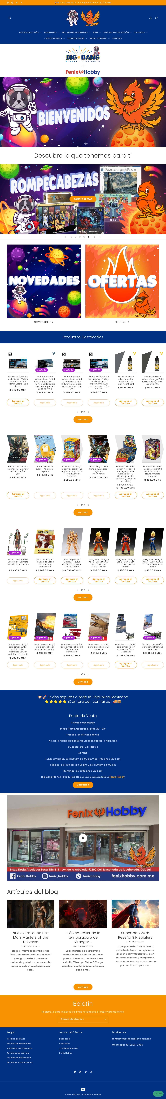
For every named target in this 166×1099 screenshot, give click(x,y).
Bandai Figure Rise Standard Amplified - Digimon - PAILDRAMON (99, 470)
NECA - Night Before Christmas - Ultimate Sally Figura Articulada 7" (18, 563)
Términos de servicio (18, 1053)
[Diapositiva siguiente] (94, 237)
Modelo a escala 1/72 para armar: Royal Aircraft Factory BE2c (45, 647)
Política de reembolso (19, 1043)
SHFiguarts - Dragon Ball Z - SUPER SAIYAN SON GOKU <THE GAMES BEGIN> (99, 563)
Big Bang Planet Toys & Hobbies (86, 1094)
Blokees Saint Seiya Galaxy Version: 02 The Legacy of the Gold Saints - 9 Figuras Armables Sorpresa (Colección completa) (126, 473)
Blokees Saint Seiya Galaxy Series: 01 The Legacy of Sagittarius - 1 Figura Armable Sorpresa (71, 471)
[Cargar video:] (83, 838)
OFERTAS (120, 322)
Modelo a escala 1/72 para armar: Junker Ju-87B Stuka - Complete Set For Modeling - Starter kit (18, 649)
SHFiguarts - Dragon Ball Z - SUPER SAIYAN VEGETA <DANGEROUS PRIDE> (152, 563)
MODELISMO (83, 199)
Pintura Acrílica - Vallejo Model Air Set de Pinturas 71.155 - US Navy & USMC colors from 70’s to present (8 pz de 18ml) (45, 383)
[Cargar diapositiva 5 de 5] (88, 237)
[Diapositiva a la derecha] (88, 412)
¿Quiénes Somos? (68, 1048)
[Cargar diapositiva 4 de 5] (84, 237)
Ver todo (83, 419)
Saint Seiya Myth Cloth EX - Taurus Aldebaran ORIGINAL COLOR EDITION (72, 563)
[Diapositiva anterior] (65, 237)
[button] (10, 18)
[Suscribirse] (105, 1019)
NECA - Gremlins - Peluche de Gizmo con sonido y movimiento (45, 563)
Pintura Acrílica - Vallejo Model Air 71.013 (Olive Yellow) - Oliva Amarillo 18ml (153, 380)
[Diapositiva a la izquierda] (77, 412)
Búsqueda (64, 1039)
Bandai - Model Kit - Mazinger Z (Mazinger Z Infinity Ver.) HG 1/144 (18, 470)
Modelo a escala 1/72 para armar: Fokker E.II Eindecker (98, 647)
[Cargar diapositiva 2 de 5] (76, 237)
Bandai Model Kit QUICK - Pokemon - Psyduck (44, 469)
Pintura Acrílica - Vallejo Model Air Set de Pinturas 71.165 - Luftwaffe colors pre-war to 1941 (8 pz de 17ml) (71, 383)
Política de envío (16, 1039)
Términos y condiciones (20, 1062)
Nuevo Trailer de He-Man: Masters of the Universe (31, 937)
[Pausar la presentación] (101, 237)
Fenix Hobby (65, 1053)
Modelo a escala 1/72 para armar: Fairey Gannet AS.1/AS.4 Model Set (125, 648)
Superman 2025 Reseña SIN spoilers (135, 935)
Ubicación (83, 784)
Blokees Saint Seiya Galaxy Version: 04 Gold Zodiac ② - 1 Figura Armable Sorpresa (152, 471)
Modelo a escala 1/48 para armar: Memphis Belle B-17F (152, 647)
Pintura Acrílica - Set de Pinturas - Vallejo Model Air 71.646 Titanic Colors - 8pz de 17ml (18, 381)
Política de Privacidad (19, 1057)
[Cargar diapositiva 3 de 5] (80, 237)
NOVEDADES (42, 322)
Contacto (64, 1043)
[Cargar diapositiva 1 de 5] (71, 237)
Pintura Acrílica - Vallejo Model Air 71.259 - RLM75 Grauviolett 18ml (126, 380)
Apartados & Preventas (20, 1048)
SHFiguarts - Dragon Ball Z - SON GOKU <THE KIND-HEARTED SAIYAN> (126, 563)
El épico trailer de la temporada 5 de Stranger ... (83, 937)
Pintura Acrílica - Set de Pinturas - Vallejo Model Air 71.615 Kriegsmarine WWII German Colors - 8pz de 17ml (98, 382)
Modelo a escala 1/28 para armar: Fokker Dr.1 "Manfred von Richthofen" (72, 648)
